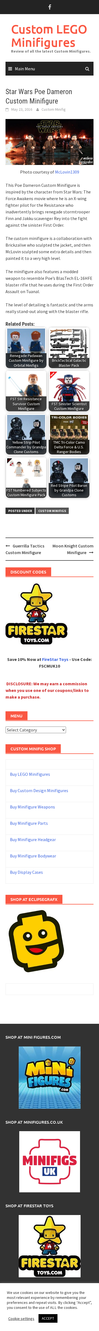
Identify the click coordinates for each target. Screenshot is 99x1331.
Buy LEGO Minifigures (30, 774)
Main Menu (25, 68)
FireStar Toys (55, 659)
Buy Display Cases (26, 872)
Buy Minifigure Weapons (32, 807)
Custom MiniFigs (52, 511)
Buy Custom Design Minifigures (39, 790)
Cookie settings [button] (21, 1318)
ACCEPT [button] (48, 1318)
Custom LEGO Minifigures (49, 35)
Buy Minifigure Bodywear (33, 856)
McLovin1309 (67, 172)
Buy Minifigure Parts (29, 823)
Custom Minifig (54, 109)
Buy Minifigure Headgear (33, 839)
